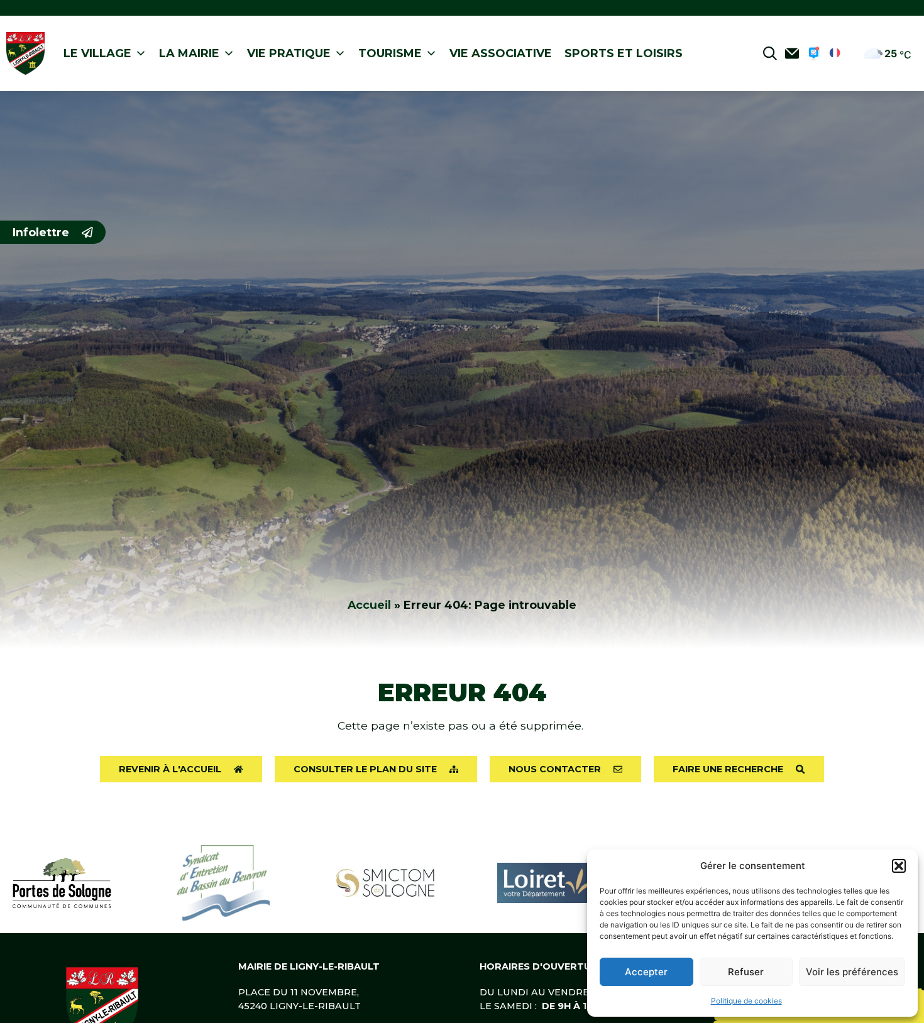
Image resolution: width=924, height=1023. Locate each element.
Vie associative (500, 53)
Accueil (369, 604)
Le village (97, 53)
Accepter (646, 972)
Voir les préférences (852, 972)
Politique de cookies (746, 1000)
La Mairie (189, 53)
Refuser (746, 972)
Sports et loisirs (623, 53)
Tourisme (390, 53)
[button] (899, 866)
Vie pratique (289, 53)
